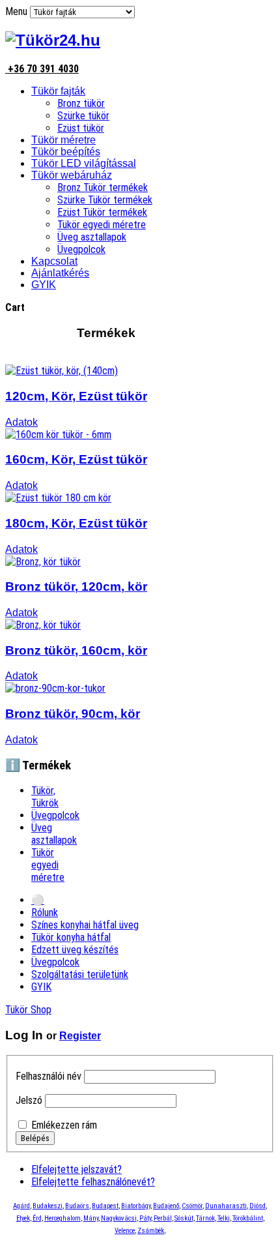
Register (80, 1035)
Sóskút (184, 1218)
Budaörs (77, 1206)
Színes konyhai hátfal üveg (85, 925)
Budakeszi (48, 1206)
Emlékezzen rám (64, 1125)
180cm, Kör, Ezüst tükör (76, 523)
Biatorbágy (135, 1206)
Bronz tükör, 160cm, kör (76, 650)
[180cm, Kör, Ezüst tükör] (58, 498)
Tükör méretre (63, 139)
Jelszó (29, 1100)
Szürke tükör (83, 116)
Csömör (192, 1206)
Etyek (23, 1218)
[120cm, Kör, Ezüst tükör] (61, 370)
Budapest (105, 1206)
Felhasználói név (48, 1076)
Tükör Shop (28, 1009)
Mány (90, 1218)
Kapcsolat (54, 261)
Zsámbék (150, 1230)
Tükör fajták (58, 90)
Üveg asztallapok (91, 237)
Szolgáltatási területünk (79, 974)
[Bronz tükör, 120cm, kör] (43, 562)
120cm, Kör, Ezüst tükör (76, 396)
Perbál (163, 1218)
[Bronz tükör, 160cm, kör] (43, 625)
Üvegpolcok (81, 249)
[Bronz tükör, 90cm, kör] (55, 688)
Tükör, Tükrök (45, 796)
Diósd (257, 1206)
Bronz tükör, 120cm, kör (76, 586)
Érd (37, 1218)
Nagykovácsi (119, 1218)
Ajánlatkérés (60, 272)
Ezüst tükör (80, 128)
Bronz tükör (81, 103)
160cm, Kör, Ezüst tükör (76, 459)
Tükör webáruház (71, 175)
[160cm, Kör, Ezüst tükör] (58, 434)
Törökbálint (247, 1218)
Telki (223, 1218)
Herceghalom (62, 1218)
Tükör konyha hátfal (71, 937)
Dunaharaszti (226, 1206)
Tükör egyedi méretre (101, 224)
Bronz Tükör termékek (102, 187)
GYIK (43, 284)
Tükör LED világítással (83, 163)
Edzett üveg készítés (75, 949)
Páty (145, 1218)
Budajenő (166, 1206)
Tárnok (205, 1218)
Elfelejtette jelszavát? (76, 1169)
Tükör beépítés (65, 151)
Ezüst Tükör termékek (102, 212)
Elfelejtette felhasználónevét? (93, 1182)
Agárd (21, 1206)
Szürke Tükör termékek (104, 200)
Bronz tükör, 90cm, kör (72, 713)
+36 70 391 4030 (42, 69)
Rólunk (44, 912)
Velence (125, 1230)
